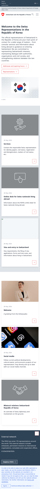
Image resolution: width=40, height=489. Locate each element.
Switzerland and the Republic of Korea (18, 14)
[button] (37, 433)
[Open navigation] (37, 14)
